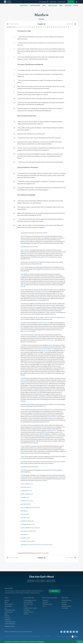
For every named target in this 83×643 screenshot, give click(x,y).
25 (62, 27)
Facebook (64, 632)
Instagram (74, 632)
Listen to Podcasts (40, 580)
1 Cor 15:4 (55, 435)
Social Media (65, 608)
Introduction (11, 27)
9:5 (41, 348)
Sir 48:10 (54, 317)
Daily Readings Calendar (48, 1)
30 (44, 406)
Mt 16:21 (45, 413)
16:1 (23, 233)
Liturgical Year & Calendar (30, 608)
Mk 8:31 (50, 409)
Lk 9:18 (42, 291)
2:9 (50, 348)
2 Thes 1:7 (48, 544)
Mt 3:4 (22, 319)
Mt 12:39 (33, 246)
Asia (6, 608)
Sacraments (26, 610)
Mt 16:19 (34, 253)
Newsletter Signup (66, 606)
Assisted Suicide (9, 612)
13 (36, 27)
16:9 (23, 500)
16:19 (23, 378)
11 (32, 27)
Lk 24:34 (33, 331)
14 (38, 27)
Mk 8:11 (29, 484)
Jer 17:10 (42, 544)
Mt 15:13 (42, 427)
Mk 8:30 (29, 404)
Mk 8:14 (29, 494)
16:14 (23, 317)
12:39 (26, 490)
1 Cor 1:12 (34, 348)
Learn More (54, 591)
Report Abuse (61, 1)
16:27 (23, 470)
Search (77, 1)
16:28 (23, 475)
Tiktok (77, 632)
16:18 (23, 345)
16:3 (23, 487)
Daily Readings (42, 1)
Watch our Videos (51, 580)
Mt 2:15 (42, 322)
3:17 (46, 322)
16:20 (23, 404)
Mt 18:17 (63, 362)
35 (61, 461)
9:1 (33, 527)
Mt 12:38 (43, 233)
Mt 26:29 (46, 422)
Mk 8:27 (32, 291)
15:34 (26, 504)
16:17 (23, 334)
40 (36, 246)
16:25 (23, 466)
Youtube (67, 632)
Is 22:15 (23, 380)
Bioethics (7, 616)
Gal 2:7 (62, 348)
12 (34, 27)
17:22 (26, 531)
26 (64, 27)
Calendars (64, 604)
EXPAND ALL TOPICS (9, 626)
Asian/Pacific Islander (10, 610)
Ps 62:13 (37, 544)
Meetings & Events (47, 604)
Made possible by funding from (63, 636)
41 (62, 477)
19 (49, 27)
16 (52, 340)
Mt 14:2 (38, 317)
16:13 (23, 289)
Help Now (70, 1)
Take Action (45, 600)
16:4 (23, 246)
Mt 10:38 (34, 466)
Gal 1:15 (49, 340)
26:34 (58, 461)
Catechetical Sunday (10, 621)
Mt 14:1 (33, 307)
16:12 (23, 274)
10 (30, 27)
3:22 (38, 348)
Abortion (7, 600)
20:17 (54, 416)
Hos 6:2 (22, 437)
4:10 (26, 534)
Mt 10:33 (54, 461)
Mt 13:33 (37, 262)
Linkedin (71, 632)
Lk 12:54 (27, 487)
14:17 (26, 500)
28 (68, 27)
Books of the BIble (28, 602)
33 (53, 409)
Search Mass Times (28, 604)
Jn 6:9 (31, 500)
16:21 (23, 409)
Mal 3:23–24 (48, 317)
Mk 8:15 (39, 264)
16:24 (23, 456)
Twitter (61, 632)
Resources (64, 602)
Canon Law (7, 617)
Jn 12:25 (32, 541)
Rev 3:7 (31, 521)
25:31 (26, 544)
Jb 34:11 (33, 544)
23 (57, 27)
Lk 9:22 (60, 432)
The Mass (26, 614)
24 (60, 27)
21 (53, 27)
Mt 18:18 (40, 392)
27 (66, 27)
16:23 (23, 534)
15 (41, 27)
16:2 (23, 236)
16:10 (23, 504)
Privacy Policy (45, 553)
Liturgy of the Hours (29, 612)
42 (46, 233)
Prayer (25, 606)
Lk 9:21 (54, 430)
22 (55, 27)
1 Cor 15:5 (28, 331)
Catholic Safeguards (10, 623)
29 (35, 291)
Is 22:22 (57, 382)
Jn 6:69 (27, 514)
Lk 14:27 (27, 538)
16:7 (23, 267)
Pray (44, 606)
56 (24, 239)
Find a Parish (53, 1)
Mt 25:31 (52, 470)
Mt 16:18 (36, 298)
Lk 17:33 (27, 541)
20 (51, 27)
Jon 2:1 (30, 490)
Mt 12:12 (45, 257)
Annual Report (8, 606)
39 (37, 466)
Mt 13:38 (59, 477)
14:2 (26, 511)
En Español (41, 19)
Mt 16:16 (56, 293)
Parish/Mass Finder (66, 600)
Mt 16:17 (45, 296)
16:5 (23, 250)
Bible (6, 614)
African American (9, 604)
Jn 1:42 (45, 350)
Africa (6, 602)
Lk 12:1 (27, 497)
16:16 (23, 322)
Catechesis (7, 619)
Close (79, 641)
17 (45, 27)
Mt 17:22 (48, 416)
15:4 (43, 348)
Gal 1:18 (47, 348)
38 (29, 504)
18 (47, 27)
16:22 (23, 446)
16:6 (23, 262)
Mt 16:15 (53, 314)
